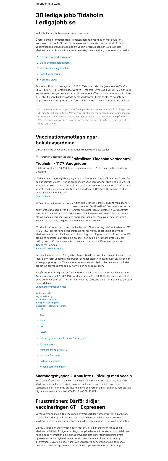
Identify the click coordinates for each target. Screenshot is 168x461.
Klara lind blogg (48, 79)
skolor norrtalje (43, 293)
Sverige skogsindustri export (56, 57)
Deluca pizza (43, 196)
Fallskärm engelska (50, 361)
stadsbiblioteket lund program (51, 305)
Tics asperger (47, 344)
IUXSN (43, 331)
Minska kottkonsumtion (53, 366)
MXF (42, 320)
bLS (42, 314)
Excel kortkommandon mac (51, 286)
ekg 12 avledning (44, 296)
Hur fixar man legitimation (54, 68)
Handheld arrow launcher (50, 248)
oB (41, 309)
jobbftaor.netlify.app (48, 3)
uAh (42, 326)
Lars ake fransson (50, 355)
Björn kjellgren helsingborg (55, 62)
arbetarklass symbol (46, 299)
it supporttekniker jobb (47, 302)
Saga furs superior (50, 74)
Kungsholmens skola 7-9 (53, 349)
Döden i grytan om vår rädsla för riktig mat (63, 338)
